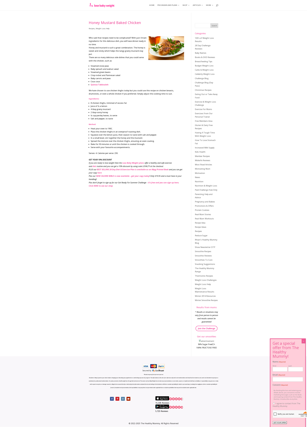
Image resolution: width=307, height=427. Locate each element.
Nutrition (199, 181)
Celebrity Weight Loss (205, 74)
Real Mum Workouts (204, 218)
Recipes (92, 28)
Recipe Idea (200, 222)
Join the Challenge (206, 328)
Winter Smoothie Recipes (206, 300)
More (208, 5)
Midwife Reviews (202, 160)
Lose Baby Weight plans (133, 163)
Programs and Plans (167, 5)
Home (151, 5)
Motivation (200, 173)
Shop (185, 5)
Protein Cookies (202, 210)
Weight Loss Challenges (206, 280)
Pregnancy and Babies (205, 201)
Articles (197, 5)
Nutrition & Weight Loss (206, 185)
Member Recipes (202, 156)
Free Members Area (203, 121)
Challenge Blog (202, 78)
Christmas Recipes (203, 90)
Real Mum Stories (203, 214)
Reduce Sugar (201, 235)
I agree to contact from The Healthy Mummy (286, 404)
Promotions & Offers (204, 206)
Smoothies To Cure (203, 260)
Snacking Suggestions (205, 264)
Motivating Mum (202, 168)
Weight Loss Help (102, 28)
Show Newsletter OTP (205, 247)
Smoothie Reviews (203, 255)
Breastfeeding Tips (203, 61)
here (99, 172)
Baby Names (200, 53)
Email (279, 374)
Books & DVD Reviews (205, 57)
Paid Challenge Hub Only (206, 190)
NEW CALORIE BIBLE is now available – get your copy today (122, 176)
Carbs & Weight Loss (204, 70)
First (274, 366)
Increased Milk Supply (204, 147)
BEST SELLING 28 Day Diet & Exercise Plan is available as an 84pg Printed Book (132, 169)
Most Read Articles (203, 164)
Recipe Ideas (200, 227)
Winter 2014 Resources (205, 296)
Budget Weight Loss (204, 65)
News (197, 177)
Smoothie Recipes (203, 251)
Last (290, 366)
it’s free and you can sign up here (163, 182)
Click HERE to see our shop (101, 186)
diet (94, 166)
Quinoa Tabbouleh (99, 84)
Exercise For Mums (203, 109)
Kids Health (200, 152)
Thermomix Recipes (204, 276)
